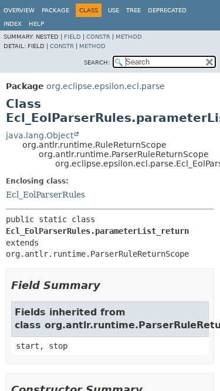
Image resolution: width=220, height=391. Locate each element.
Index (13, 24)
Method (129, 36)
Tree (133, 10)
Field (72, 36)
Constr (98, 36)
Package (55, 10)
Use (113, 10)
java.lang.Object (39, 135)
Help (36, 24)
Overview (19, 10)
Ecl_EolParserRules (45, 194)
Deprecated (167, 10)
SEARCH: (97, 62)
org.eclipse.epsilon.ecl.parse (105, 86)
